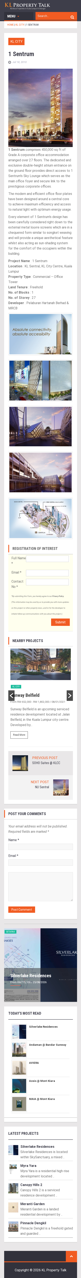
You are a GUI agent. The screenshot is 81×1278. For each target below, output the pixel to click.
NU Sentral (42, 787)
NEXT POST (40, 782)
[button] (11, 695)
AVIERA (34, 1062)
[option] (40, 695)
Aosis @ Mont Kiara (42, 1080)
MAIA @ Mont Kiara (42, 1099)
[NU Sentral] (61, 787)
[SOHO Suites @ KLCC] (20, 763)
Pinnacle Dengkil (33, 1223)
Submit (60, 622)
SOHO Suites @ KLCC (46, 763)
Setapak (10, 932)
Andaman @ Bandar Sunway (47, 1044)
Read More (19, 734)
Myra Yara (28, 1166)
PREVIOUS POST (45, 758)
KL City (16, 41)
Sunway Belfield (24, 695)
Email (16, 572)
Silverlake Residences (30, 975)
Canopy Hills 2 (31, 1185)
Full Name (18, 560)
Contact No (17, 584)
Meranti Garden (32, 1204)
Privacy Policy (58, 596)
